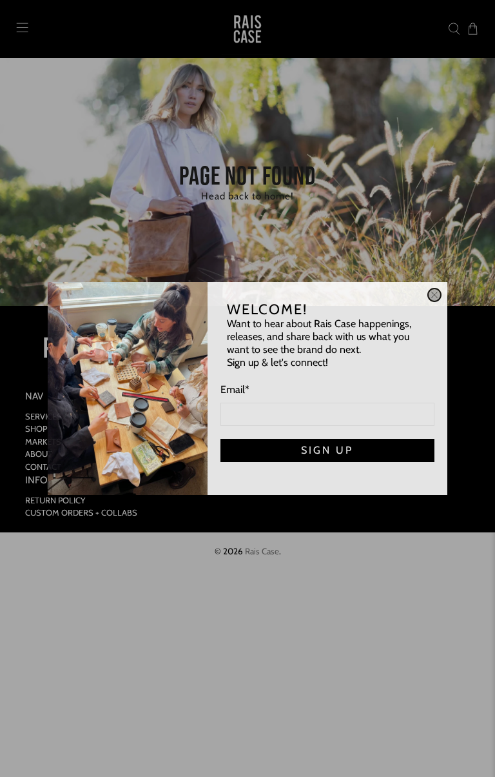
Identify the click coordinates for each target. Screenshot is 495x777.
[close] (434, 294)
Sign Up (327, 450)
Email (234, 389)
